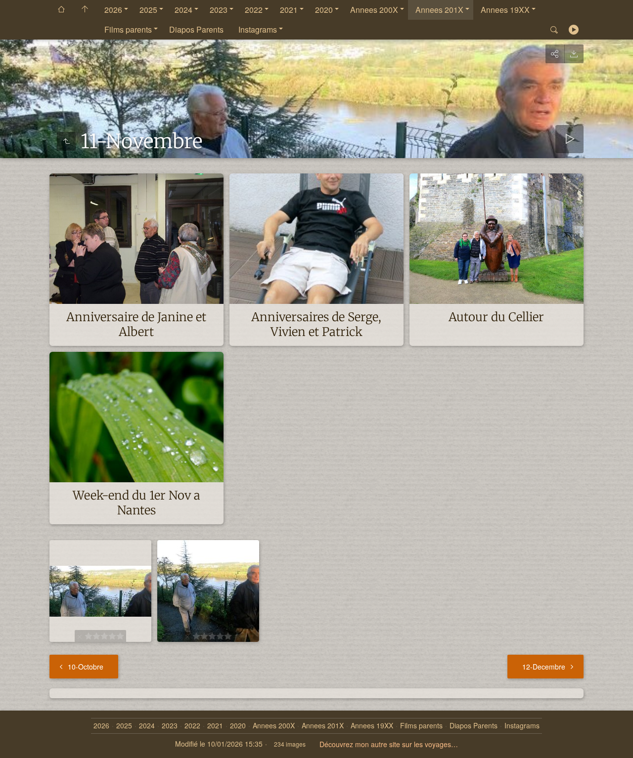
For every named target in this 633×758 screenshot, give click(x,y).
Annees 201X (439, 9)
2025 (148, 9)
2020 (324, 9)
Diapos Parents (196, 29)
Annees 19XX (505, 9)
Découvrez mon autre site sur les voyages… (388, 744)
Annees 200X (374, 9)
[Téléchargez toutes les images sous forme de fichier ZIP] (574, 53)
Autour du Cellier (496, 317)
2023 (218, 9)
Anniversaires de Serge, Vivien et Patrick (316, 324)
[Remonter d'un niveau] (66, 141)
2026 (113, 9)
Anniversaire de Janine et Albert (136, 324)
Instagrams (257, 29)
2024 (183, 9)
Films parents (128, 29)
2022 (254, 9)
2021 (289, 9)
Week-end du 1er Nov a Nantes (136, 503)
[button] (20, 738)
